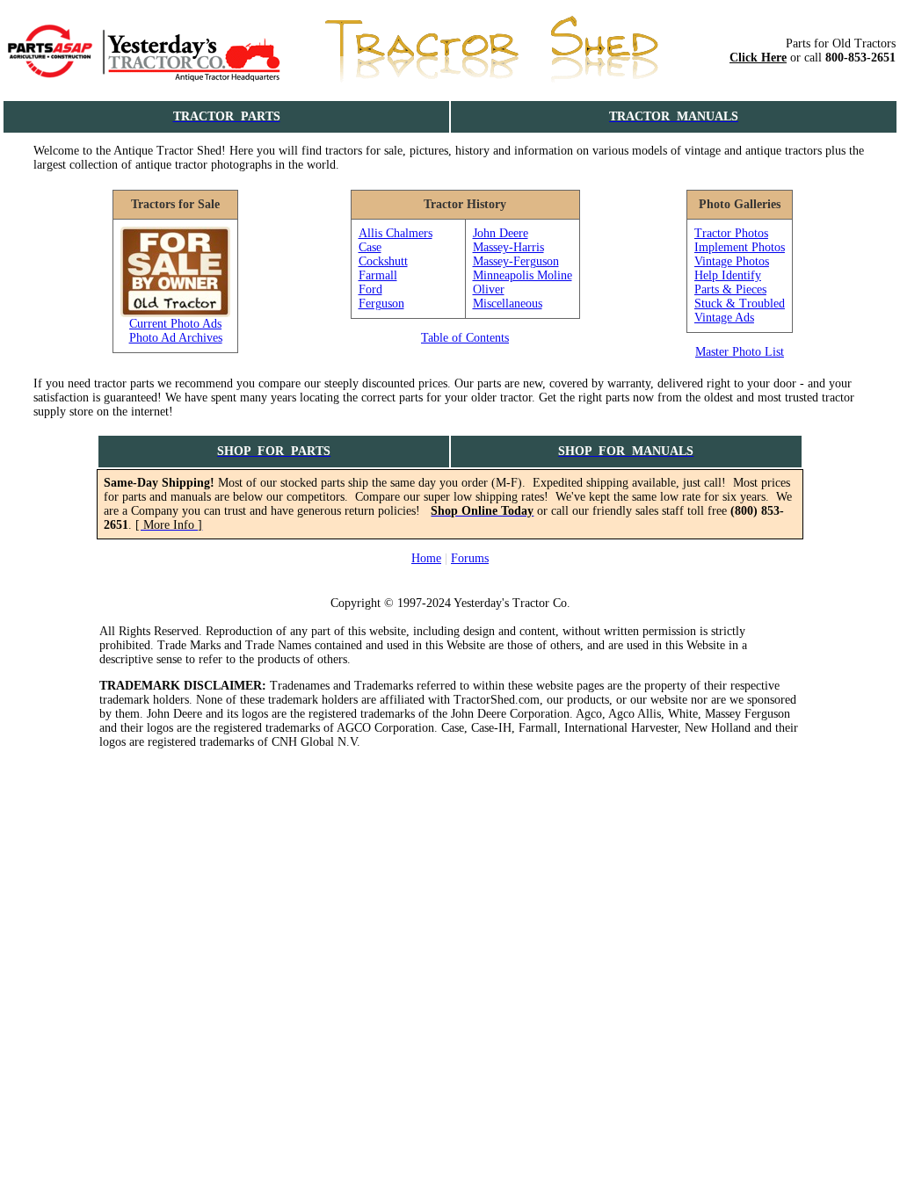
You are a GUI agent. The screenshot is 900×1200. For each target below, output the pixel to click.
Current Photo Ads (175, 323)
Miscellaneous (507, 303)
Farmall (378, 275)
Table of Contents (465, 337)
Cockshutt (383, 261)
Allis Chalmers (395, 233)
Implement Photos (739, 247)
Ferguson (381, 303)
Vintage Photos (731, 261)
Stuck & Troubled (739, 303)
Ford (370, 289)
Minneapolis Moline (522, 275)
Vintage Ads (724, 317)
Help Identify (727, 275)
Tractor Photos (731, 233)
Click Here (758, 57)
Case (370, 247)
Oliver (488, 289)
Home (426, 558)
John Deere (500, 233)
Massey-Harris (508, 247)
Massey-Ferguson (516, 261)
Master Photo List (739, 351)
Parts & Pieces (730, 289)
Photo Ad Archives (175, 337)
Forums (470, 558)
